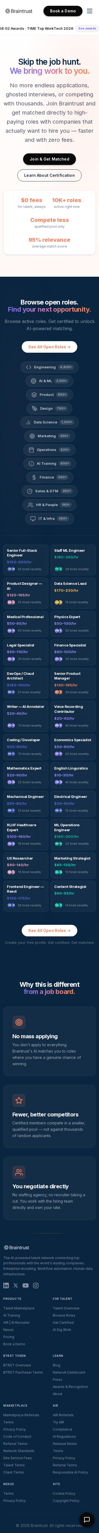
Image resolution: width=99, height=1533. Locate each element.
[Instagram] (35, 1285)
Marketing (53, 436)
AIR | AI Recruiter (16, 1322)
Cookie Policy (64, 1493)
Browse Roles (64, 1315)
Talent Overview (66, 1308)
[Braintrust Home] (18, 11)
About (57, 1394)
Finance (53, 477)
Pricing (8, 1337)
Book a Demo (63, 11)
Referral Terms (15, 1444)
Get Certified (63, 1322)
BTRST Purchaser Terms (23, 1372)
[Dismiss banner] (91, 28)
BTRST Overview (17, 1365)
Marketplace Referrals (21, 1415)
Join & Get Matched (49, 159)
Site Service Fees (17, 1458)
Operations (53, 449)
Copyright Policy (66, 1501)
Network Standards (18, 1451)
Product (53, 394)
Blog (56, 1365)
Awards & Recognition (70, 1387)
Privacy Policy (14, 1429)
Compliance (62, 1429)
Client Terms (13, 1472)
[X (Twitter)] (15, 1285)
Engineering (53, 367)
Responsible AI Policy (70, 1472)
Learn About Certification (49, 175)
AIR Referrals (63, 1415)
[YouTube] (26, 1285)
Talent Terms (14, 1465)
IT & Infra (52, 518)
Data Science (53, 422)
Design (53, 408)
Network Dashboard (69, 1372)
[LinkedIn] (6, 1285)
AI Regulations (64, 1436)
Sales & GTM (53, 491)
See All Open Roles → (49, 346)
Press (57, 1379)
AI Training (53, 463)
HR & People (53, 504)
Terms (8, 1422)
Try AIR (58, 1422)
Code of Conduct (17, 1436)
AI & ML (53, 381)
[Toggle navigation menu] (90, 11)
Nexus (8, 1330)
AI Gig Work (62, 1330)
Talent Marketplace (19, 1308)
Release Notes (65, 1444)
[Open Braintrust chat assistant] (87, 1519)
